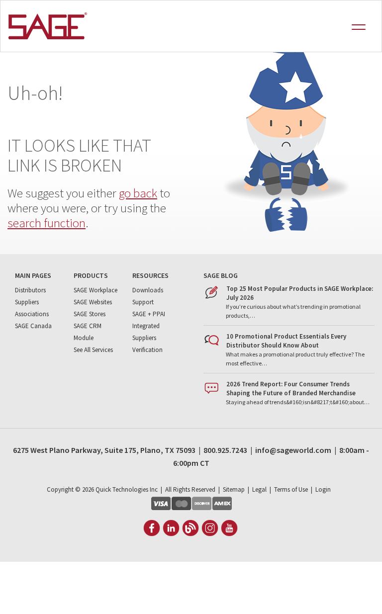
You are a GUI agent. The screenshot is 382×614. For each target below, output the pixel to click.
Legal (259, 489)
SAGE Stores (89, 314)
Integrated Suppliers (146, 332)
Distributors (30, 290)
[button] (363, 31)
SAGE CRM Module (87, 332)
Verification (147, 350)
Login (323, 489)
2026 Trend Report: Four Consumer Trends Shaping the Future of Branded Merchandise (291, 388)
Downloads (147, 290)
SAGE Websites (93, 302)
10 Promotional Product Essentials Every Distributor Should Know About (286, 341)
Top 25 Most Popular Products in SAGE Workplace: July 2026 (299, 293)
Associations (32, 314)
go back (138, 193)
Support (143, 302)
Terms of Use (291, 489)
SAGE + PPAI (148, 314)
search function (46, 223)
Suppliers (27, 302)
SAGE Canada (33, 326)
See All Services (93, 350)
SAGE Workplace (95, 290)
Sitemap (234, 489)
